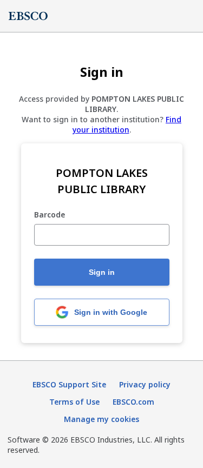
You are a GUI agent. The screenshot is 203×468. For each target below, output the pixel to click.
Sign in (102, 272)
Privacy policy (145, 384)
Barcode (49, 215)
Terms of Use (74, 402)
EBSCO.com (133, 402)
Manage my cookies (101, 419)
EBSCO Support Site (69, 384)
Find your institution (127, 124)
